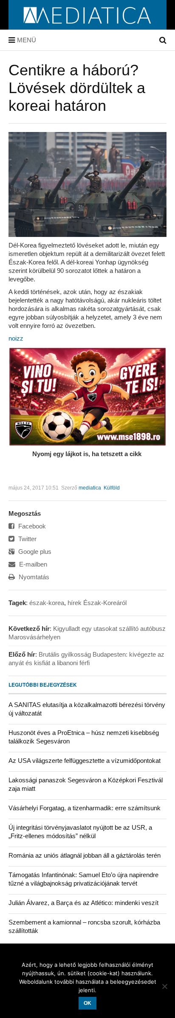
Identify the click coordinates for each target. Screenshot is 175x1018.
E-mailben (32, 564)
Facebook (31, 526)
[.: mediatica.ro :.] (88, 27)
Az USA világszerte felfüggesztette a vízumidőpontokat (84, 760)
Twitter (27, 538)
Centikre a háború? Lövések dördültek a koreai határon (76, 87)
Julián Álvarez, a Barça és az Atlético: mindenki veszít (83, 902)
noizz (15, 338)
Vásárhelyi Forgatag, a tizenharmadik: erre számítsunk (84, 808)
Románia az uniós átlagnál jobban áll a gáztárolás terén (84, 855)
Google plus (34, 551)
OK (87, 1003)
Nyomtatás (33, 577)
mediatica (90, 488)
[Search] (163, 40)
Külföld (112, 488)
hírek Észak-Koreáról (97, 602)
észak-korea (46, 602)
